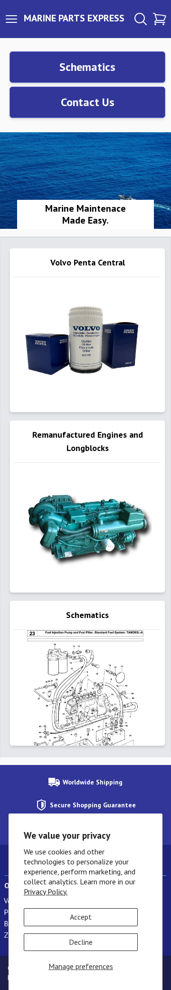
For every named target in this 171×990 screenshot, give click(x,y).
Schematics (87, 66)
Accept (81, 916)
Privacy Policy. (45, 891)
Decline (81, 942)
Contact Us (87, 102)
